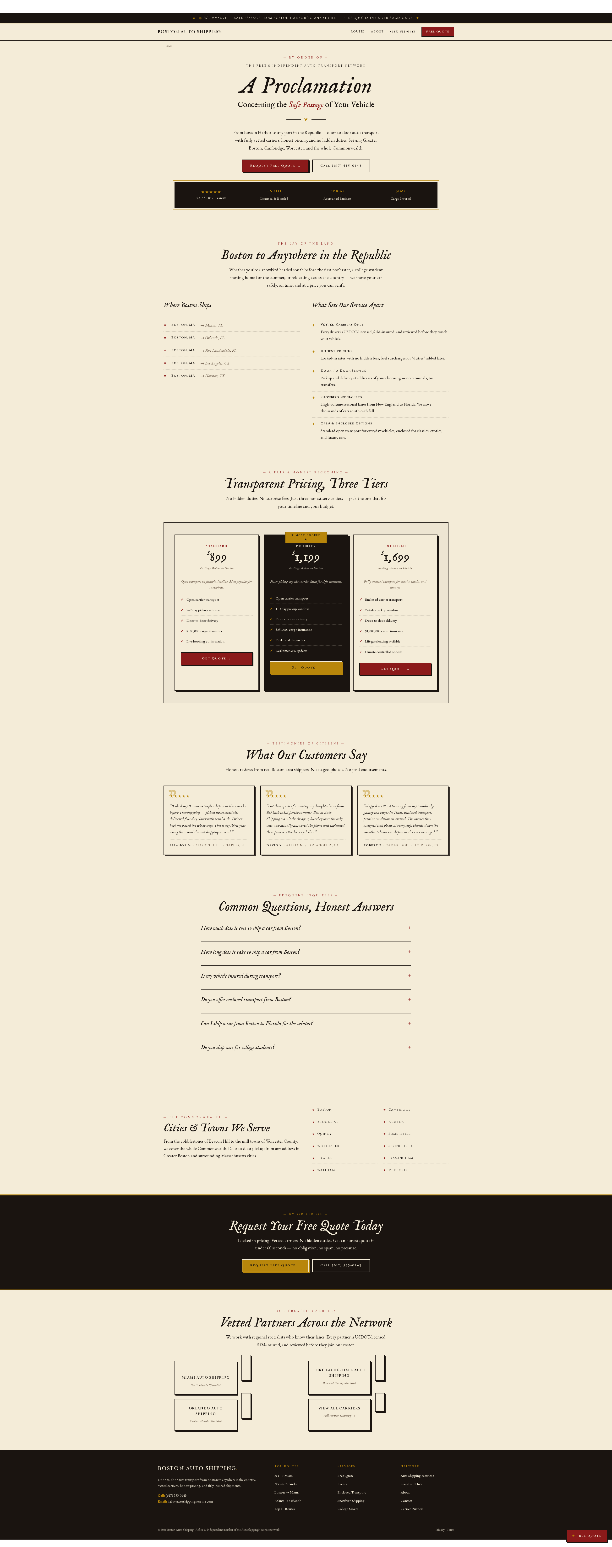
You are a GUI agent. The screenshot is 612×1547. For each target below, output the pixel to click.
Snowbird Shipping (351, 1500)
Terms (450, 1530)
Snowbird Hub (411, 1484)
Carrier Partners (412, 1508)
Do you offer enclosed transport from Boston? (246, 999)
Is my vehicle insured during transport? (240, 976)
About (377, 31)
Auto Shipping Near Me (417, 1475)
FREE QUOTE (586, 1536)
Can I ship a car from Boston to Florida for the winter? (257, 1023)
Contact (406, 1500)
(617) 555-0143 (402, 31)
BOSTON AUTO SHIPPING (190, 32)
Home (168, 46)
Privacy (440, 1530)
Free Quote (437, 31)
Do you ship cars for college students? (238, 1047)
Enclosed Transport (352, 1492)
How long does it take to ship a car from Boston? (250, 952)
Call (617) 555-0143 (341, 166)
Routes (358, 31)
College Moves (348, 1508)
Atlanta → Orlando (287, 1500)
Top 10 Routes (284, 1508)
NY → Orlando (285, 1484)
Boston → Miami (286, 1492)
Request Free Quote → (275, 166)
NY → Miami (283, 1475)
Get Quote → (216, 658)
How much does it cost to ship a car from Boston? (251, 928)
